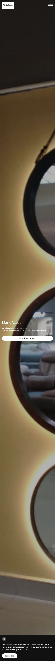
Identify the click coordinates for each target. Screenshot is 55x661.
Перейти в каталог (27, 338)
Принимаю (9, 656)
